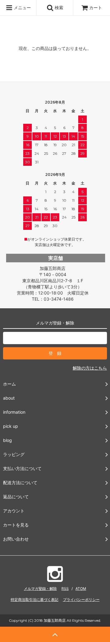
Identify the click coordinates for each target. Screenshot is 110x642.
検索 (58, 7)
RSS (65, 588)
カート (95, 7)
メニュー (22, 7)
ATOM (80, 588)
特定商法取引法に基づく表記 (34, 599)
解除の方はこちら (90, 367)
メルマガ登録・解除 (40, 588)
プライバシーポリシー (81, 599)
